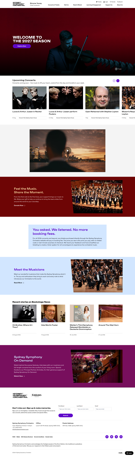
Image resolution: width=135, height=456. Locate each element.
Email (96, 406)
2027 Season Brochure (27, 436)
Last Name (80, 406)
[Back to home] (18, 4)
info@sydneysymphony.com (20, 429)
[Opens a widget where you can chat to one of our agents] (129, 453)
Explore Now (22, 46)
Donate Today (49, 436)
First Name (61, 406)
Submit (65, 415)
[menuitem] (53, 5)
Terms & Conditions (39, 436)
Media (18, 436)
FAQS (13, 436)
